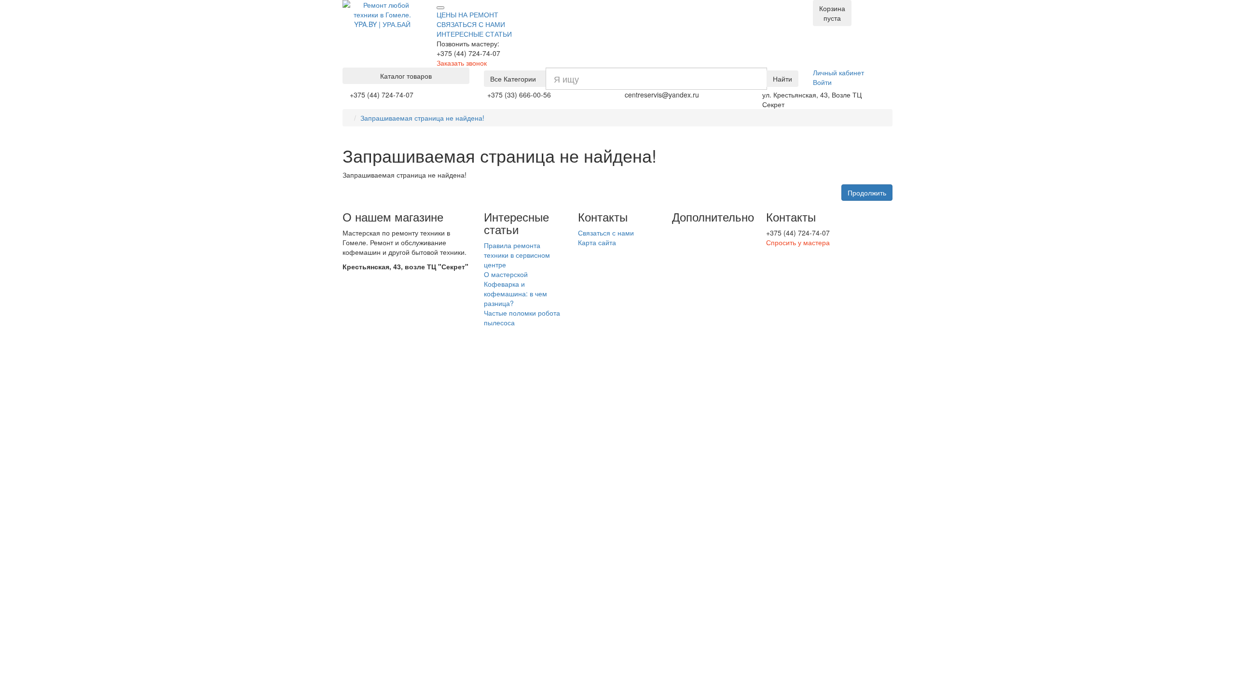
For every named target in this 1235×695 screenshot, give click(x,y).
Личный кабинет (838, 72)
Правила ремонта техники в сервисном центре (517, 254)
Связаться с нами (606, 232)
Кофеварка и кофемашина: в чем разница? (515, 293)
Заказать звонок (462, 63)
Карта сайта (597, 242)
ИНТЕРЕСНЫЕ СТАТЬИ (474, 34)
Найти (782, 78)
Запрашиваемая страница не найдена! (422, 118)
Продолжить (867, 192)
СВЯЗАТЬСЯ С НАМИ (471, 24)
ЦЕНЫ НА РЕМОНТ (467, 14)
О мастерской (506, 274)
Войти (822, 82)
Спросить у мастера (798, 242)
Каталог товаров (406, 76)
